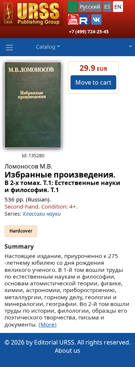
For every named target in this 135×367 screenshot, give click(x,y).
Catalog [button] (46, 46)
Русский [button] (90, 6)
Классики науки (42, 213)
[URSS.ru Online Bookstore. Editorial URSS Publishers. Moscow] (31, 13)
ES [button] (107, 6)
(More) (48, 324)
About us (67, 350)
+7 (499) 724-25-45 (89, 31)
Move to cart (93, 82)
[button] (73, 19)
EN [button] (118, 6)
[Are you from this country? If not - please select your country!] (73, 6)
